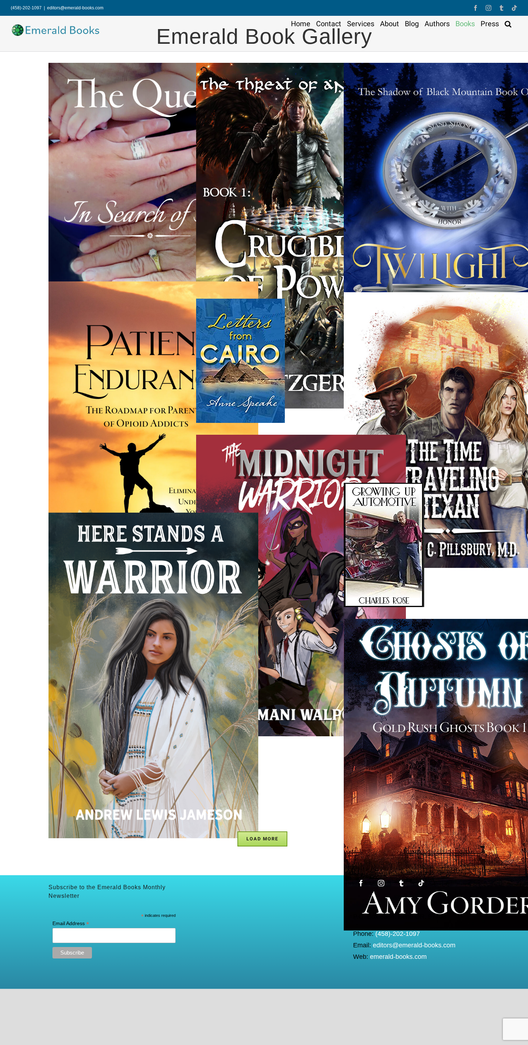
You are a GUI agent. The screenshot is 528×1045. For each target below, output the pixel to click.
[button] (508, 24)
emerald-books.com (398, 956)
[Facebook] (361, 883)
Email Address (70, 923)
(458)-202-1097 (397, 933)
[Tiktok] (421, 883)
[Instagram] (381, 883)
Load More (262, 838)
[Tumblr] (401, 883)
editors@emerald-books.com (75, 7)
